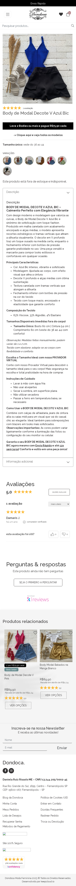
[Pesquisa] (72, 25)
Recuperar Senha (12, 821)
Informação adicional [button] (19, 461)
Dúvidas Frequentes (52, 809)
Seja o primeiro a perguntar (38, 582)
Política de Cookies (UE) (54, 797)
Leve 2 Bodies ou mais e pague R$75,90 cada (38, 125)
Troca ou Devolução (52, 821)
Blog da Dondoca (13, 797)
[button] (34, 99)
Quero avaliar (59, 492)
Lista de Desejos (12, 815)
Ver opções (18, 705)
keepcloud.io (47, 881)
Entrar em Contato (51, 803)
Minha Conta (10, 803)
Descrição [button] (12, 192)
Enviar (62, 748)
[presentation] (6, 69)
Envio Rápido (38, 3)
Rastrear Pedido (50, 815)
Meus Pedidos (11, 809)
